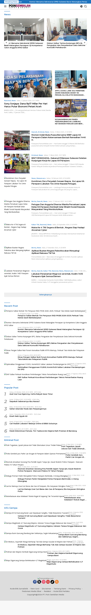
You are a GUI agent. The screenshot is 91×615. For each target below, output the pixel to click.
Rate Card (35, 589)
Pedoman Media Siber (31, 591)
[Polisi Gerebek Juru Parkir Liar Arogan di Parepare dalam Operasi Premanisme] (35, 453)
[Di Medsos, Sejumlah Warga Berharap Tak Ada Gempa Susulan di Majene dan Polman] (38, 541)
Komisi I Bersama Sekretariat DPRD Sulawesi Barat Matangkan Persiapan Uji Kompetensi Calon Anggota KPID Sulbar (51, 330)
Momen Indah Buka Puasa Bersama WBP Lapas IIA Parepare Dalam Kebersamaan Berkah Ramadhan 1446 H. (59, 137)
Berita (34, 201)
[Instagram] (44, 582)
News (14, 100)
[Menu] (5, 6)
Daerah (34, 132)
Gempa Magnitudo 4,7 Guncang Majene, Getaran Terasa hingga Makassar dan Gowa (52, 527)
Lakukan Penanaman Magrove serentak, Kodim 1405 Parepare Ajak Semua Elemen (57, 275)
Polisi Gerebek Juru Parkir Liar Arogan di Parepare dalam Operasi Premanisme (76, 456)
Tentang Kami (60, 589)
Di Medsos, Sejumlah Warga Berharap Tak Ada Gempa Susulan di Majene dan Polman (51, 546)
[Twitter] (39, 582)
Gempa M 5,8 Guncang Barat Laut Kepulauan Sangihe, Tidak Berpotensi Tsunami (49, 517)
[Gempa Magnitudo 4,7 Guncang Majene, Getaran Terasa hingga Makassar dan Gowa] (37, 523)
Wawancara (41, 178)
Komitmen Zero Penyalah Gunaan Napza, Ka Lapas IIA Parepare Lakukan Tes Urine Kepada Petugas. (58, 182)
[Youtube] (48, 582)
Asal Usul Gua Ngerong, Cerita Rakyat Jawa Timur (31, 394)
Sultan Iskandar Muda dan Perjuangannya (27, 409)
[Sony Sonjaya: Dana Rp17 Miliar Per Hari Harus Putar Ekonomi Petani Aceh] (28, 83)
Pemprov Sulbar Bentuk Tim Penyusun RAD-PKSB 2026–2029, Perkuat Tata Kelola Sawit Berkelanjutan (50, 317)
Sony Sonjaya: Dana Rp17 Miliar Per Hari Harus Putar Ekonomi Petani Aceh (25, 105)
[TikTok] (52, 582)
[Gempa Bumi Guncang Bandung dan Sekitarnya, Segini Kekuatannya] (31, 533)
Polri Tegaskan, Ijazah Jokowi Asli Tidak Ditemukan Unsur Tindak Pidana (74, 447)
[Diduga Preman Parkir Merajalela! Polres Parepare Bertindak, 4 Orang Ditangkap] (36, 476)
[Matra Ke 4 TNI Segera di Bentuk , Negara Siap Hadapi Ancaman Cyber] (17, 233)
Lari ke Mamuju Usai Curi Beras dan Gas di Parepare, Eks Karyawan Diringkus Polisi (51, 490)
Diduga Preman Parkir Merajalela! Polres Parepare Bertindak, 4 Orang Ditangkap (48, 480)
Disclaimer (46, 589)
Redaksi (47, 591)
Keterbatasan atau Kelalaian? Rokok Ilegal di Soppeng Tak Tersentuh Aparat (75, 499)
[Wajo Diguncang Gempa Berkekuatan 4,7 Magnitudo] (25, 560)
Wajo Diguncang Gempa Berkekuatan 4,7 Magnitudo (65, 563)
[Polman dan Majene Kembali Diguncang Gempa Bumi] (25, 551)
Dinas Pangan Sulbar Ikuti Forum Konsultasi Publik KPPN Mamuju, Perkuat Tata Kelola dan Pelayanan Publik (66, 45)
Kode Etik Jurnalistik (19, 589)
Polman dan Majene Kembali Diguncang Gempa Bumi (65, 554)
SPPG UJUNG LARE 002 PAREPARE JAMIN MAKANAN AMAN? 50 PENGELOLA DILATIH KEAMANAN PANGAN (70, 93)
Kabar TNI (35, 224)
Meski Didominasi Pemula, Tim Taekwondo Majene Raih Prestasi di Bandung (43, 431)
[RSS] (57, 582)
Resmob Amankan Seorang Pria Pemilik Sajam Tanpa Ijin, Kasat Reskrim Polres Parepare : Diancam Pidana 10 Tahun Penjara (49, 470)
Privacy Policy (75, 589)
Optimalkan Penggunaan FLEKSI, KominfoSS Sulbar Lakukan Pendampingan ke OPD (51, 368)
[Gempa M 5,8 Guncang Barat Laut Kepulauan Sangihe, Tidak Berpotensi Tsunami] (36, 513)
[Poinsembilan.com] (19, 6)
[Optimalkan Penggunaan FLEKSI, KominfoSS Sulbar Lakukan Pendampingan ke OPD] (37, 364)
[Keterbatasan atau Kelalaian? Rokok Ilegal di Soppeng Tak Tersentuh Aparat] (34, 496)
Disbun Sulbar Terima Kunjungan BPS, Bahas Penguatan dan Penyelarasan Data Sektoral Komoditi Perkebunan (23, 45)
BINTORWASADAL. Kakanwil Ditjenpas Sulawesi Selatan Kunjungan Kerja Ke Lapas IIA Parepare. (59, 159)
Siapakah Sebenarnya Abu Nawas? (24, 401)
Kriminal (41, 132)
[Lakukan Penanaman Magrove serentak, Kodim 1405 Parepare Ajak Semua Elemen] (17, 279)
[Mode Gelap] (81, 6)
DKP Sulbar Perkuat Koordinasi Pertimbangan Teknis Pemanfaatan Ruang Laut (50, 378)
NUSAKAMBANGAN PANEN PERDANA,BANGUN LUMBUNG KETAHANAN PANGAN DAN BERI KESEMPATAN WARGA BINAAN (68, 121)
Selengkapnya (45, 295)
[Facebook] (35, 582)
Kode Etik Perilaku (62, 591)
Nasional (7, 100)
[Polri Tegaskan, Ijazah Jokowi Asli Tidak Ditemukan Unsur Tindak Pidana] (32, 445)
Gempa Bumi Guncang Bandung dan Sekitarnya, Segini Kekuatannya (72, 536)
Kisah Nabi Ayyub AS (18, 416)
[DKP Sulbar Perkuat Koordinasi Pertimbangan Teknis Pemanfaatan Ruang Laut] (35, 374)
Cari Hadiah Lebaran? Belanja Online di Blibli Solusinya (33, 423)
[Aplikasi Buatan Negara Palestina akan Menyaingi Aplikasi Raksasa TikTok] (17, 256)
